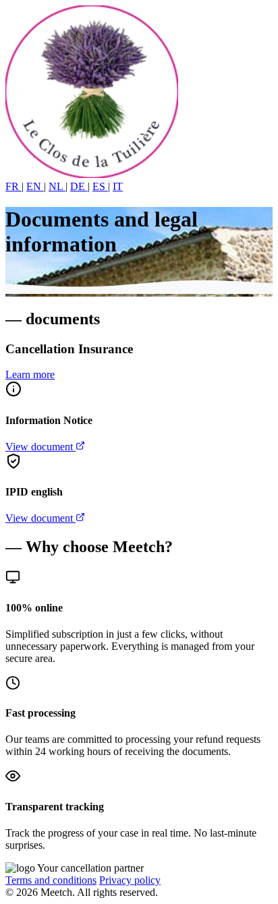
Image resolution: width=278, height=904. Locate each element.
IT (118, 186)
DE (79, 186)
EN (35, 186)
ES (100, 186)
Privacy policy (130, 880)
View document (40, 446)
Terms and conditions (50, 880)
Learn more (30, 374)
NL (57, 186)
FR (13, 186)
